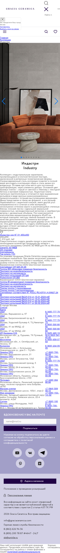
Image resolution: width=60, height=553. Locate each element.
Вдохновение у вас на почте (24, 415)
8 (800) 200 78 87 (13, 533)
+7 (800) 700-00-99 (52, 353)
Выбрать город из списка (9, 29)
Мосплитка (5, 339)
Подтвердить (5, 27)
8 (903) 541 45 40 (52, 336)
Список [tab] (3, 307)
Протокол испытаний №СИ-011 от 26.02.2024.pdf (25, 303)
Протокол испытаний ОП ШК (14, 275)
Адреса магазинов (34, 481)
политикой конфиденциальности (23, 551)
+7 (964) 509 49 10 (51, 389)
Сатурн (3, 401)
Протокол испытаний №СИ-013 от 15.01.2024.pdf (25, 298)
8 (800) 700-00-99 (51, 406)
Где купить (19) (7, 253)
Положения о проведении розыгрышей (24, 489)
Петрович (5, 379)
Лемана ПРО (6, 352)
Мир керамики (7, 392)
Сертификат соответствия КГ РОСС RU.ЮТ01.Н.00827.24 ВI (29, 293)
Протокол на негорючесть (13, 273)
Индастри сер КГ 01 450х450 (14, 234)
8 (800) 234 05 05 (52, 346)
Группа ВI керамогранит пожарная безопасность (24, 281)
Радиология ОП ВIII (10, 277)
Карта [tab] (3, 309)
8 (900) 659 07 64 (52, 340)
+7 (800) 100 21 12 (51, 402)
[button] (21, 157)
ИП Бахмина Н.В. (8, 332)
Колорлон (5, 345)
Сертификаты (7, 251)
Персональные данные (20, 495)
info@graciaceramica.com (17, 520)
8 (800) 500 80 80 (52, 325)
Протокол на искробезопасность (16, 271)
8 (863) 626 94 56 (13, 529)
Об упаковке (6, 249)
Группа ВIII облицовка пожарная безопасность (23, 268)
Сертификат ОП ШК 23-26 (13, 266)
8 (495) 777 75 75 (52, 312)
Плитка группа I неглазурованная (17, 290)
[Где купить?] (59, 8)
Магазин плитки (8, 388)
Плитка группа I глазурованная (15, 288)
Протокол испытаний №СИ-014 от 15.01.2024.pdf (25, 296)
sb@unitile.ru (11, 538)
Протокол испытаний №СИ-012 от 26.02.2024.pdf (25, 300)
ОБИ (2, 311)
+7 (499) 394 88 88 (51, 381)
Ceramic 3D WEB (8, 247)
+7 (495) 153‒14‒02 (52, 393)
